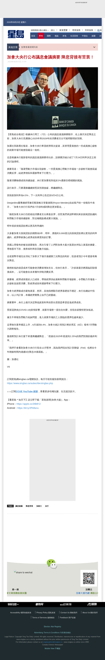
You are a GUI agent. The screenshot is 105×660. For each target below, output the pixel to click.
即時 (41, 35)
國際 (49, 35)
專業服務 (76, 30)
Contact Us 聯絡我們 (69, 612)
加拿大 (39, 506)
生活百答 (74, 35)
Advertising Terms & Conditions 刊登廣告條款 (52, 632)
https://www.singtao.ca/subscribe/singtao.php (30, 383)
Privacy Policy (42, 612)
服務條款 (51, 617)
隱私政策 (51, 612)
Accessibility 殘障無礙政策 (20, 612)
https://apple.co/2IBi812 (29, 403)
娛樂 (94, 35)
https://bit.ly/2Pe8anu (28, 407)
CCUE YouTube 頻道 (27, 391)
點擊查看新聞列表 (29, 46)
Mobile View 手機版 (52, 648)
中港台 (85, 35)
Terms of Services (39, 617)
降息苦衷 (29, 506)
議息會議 (19, 506)
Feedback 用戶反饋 (68, 617)
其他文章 (13, 47)
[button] (98, 31)
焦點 (57, 35)
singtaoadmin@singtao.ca (52, 642)
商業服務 (89, 30)
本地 (64, 35)
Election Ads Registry (52, 626)
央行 (47, 506)
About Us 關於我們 (90, 612)
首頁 (33, 35)
